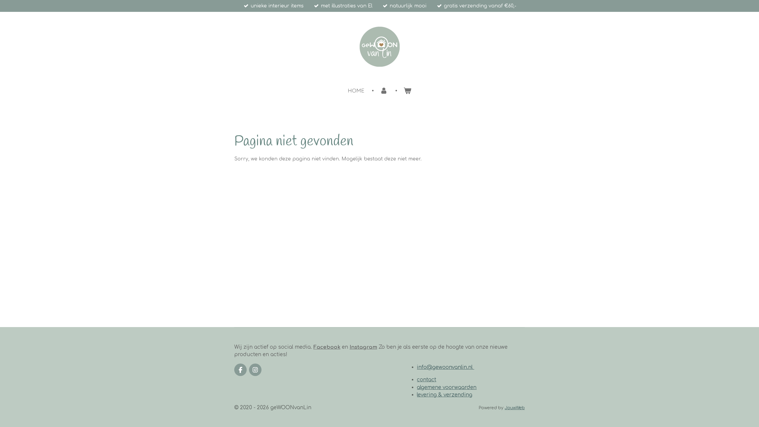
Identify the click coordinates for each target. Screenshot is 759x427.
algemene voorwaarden (446, 387)
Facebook (326, 347)
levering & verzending (444, 395)
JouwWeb (515, 408)
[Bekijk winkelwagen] (407, 91)
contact (426, 380)
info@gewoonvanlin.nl (445, 367)
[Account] (383, 91)
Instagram (363, 347)
